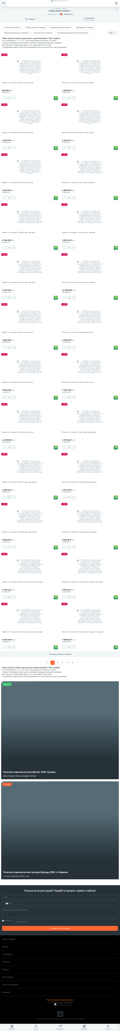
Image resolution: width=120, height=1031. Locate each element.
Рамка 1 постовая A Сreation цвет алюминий (79, 432)
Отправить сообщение (60, 928)
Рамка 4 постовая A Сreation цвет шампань (18, 282)
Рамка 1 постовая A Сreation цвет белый (17, 83)
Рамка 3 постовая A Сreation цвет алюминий (79, 482)
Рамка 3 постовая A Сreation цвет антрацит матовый (22, 632)
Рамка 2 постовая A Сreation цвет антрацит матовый (82, 582)
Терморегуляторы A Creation (16, 33)
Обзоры (5, 969)
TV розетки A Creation (43, 33)
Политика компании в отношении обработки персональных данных (60, 1019)
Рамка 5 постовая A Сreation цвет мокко (17, 432)
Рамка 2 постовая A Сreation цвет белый (77, 83)
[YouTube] (60, 1014)
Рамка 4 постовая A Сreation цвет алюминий (19, 532)
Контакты (6, 992)
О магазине (7, 954)
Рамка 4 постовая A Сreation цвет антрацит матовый (82, 632)
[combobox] (6, 903)
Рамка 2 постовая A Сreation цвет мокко (77, 332)
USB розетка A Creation (35, 27)
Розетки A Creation (12, 27)
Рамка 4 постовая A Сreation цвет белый (77, 133)
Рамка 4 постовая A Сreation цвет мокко (78, 382)
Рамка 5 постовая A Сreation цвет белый (17, 182)
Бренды (5, 947)
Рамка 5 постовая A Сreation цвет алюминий (79, 532)
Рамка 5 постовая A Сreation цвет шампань (78, 282)
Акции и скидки (8, 939)
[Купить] (56, 98)
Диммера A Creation (84, 27)
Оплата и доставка (10, 985)
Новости (6, 962)
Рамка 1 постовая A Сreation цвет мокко (17, 332)
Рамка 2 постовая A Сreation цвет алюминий (19, 482)
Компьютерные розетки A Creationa (72, 33)
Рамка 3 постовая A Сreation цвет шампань (78, 232)
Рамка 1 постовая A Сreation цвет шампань (78, 182)
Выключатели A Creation (60, 27)
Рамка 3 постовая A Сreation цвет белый (17, 133)
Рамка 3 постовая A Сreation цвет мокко (17, 382)
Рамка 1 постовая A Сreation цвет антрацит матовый (22, 582)
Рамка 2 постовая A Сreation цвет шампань (18, 232)
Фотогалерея (7, 977)
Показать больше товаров (60, 654)
